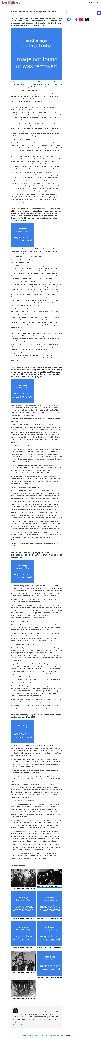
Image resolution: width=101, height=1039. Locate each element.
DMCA (62, 1036)
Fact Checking (54, 1036)
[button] (99, 13)
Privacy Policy (43, 1036)
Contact (34, 1036)
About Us (26, 1036)
